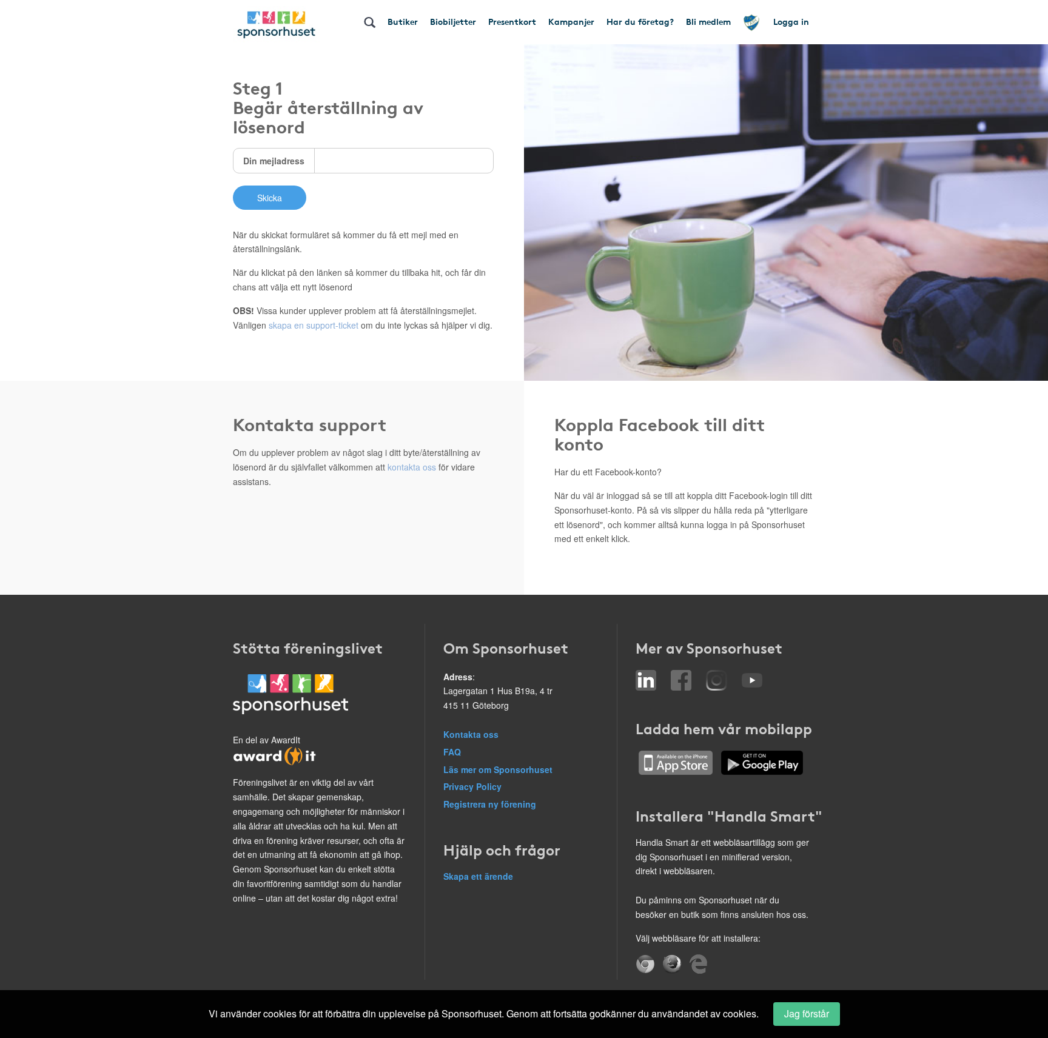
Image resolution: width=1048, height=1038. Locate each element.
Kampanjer (571, 21)
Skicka (269, 198)
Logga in (791, 21)
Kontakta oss (471, 734)
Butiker (403, 21)
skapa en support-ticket (313, 325)
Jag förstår (806, 1013)
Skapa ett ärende (478, 876)
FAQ (452, 752)
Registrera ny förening (489, 804)
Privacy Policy (472, 786)
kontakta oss (412, 467)
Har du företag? (640, 21)
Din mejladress (273, 161)
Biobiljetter (453, 21)
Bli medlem (708, 21)
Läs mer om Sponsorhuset (498, 769)
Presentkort (512, 21)
